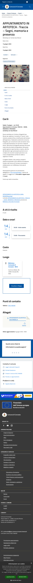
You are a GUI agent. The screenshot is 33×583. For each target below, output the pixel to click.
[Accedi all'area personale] (27, 2)
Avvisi (5, 499)
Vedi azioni (13, 55)
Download (9, 196)
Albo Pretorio (7, 558)
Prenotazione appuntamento (11, 540)
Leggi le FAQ (7, 545)
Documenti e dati (8, 447)
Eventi (20, 13)
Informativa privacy (9, 560)
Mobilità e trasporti (9, 467)
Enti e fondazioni (8, 440)
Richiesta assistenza (9, 548)
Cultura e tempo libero (9, 457)
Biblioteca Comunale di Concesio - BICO (13, 265)
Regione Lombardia (7, 2)
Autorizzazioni (10, 484)
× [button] (31, 563)
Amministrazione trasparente (11, 555)
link (16, 573)
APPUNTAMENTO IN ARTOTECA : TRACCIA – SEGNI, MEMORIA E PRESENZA (16, 199)
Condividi (5, 55)
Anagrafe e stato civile (9, 455)
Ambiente (8, 480)
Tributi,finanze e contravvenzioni (14, 477)
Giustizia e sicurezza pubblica (13, 475)
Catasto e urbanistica (9, 465)
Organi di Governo (8, 433)
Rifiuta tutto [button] (22, 577)
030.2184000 (11, 305)
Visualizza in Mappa (16, 286)
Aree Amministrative (9, 435)
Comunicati (6, 496)
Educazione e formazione (12, 472)
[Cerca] (30, 7)
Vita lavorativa (7, 460)
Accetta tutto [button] (10, 577)
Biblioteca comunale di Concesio (11, 202)
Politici (5, 442)
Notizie (5, 494)
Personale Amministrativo (10, 445)
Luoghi (5, 506)
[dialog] (16, 572)
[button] (16, 580)
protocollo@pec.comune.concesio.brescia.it (15, 531)
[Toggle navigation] (3, 7)
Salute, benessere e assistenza (14, 482)
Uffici (5, 438)
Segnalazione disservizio (10, 543)
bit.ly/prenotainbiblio (15, 172)
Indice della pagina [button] (10, 87)
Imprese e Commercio (9, 462)
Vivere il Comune (11, 13)
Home (3, 13)
